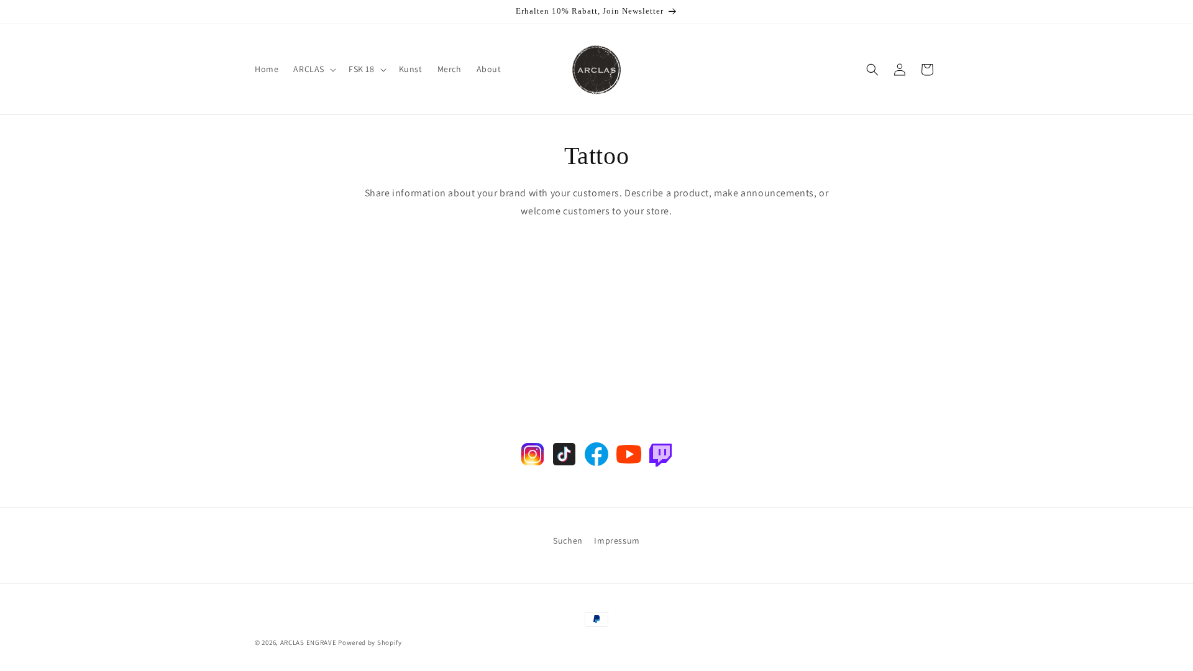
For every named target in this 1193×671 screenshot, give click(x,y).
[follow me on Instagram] (532, 465)
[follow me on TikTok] (564, 465)
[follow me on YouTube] (629, 465)
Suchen (568, 540)
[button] (313, 69)
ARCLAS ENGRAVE (308, 642)
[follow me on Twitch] (660, 465)
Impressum (616, 540)
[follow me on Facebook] (596, 465)
